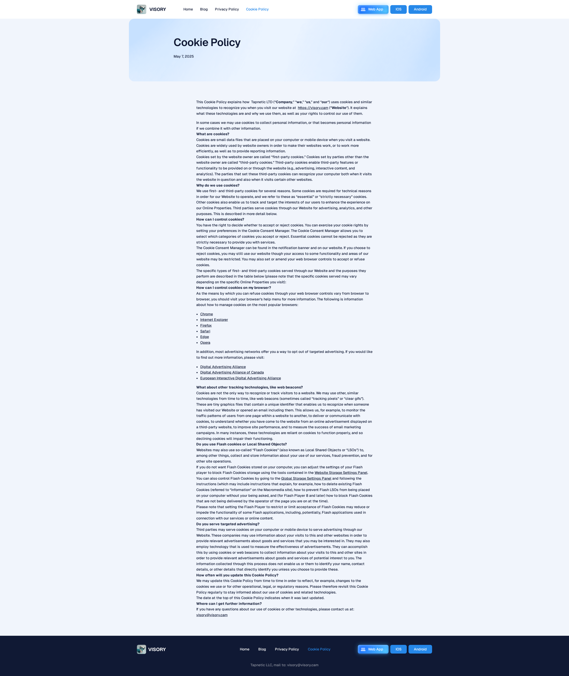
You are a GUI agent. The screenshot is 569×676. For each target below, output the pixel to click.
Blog (204, 9)
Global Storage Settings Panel (306, 478)
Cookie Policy (257, 9)
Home (188, 9)
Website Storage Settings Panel (341, 472)
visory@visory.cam (212, 615)
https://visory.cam (313, 107)
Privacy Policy (227, 9)
